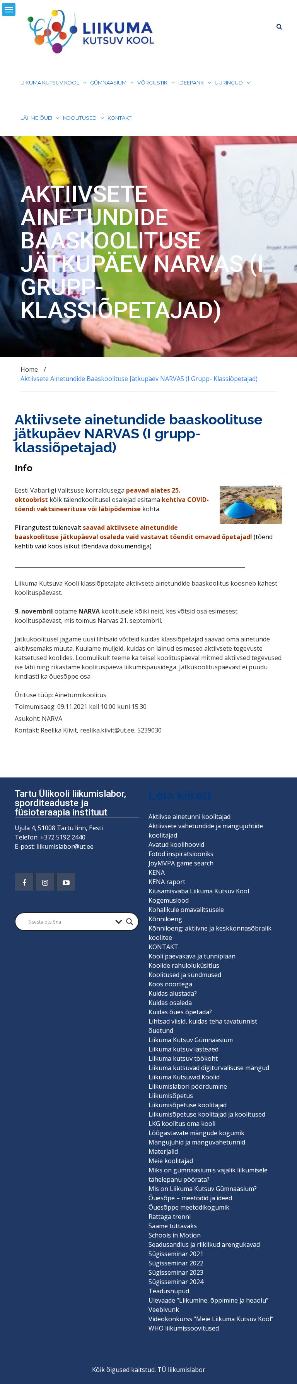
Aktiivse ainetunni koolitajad (189, 816)
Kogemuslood (168, 900)
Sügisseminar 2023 (175, 1272)
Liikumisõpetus (170, 1095)
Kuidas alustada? (172, 993)
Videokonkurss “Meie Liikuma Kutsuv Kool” (210, 1319)
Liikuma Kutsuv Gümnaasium (190, 1040)
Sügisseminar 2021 (175, 1254)
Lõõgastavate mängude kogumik (196, 1133)
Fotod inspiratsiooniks (180, 854)
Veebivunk (163, 1309)
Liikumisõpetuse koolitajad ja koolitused (206, 1114)
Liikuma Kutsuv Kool (49, 82)
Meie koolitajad (170, 1160)
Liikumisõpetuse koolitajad (187, 1105)
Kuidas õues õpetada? (180, 1012)
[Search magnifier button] (129, 921)
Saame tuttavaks (172, 1226)
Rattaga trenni (169, 1216)
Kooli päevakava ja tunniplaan (192, 956)
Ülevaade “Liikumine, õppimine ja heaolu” (208, 1300)
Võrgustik (152, 82)
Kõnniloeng (165, 919)
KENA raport (166, 881)
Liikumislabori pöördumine (187, 1086)
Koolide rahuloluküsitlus (183, 965)
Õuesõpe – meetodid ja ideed (190, 1198)
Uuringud (229, 82)
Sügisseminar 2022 (175, 1263)
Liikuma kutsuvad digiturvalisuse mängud (208, 1067)
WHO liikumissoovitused (183, 1328)
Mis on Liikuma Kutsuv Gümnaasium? (202, 1188)
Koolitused (80, 118)
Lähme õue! (36, 118)
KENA (156, 872)
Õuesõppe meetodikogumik (188, 1207)
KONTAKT (119, 118)
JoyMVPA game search (180, 863)
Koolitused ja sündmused (184, 974)
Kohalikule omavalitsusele (186, 909)
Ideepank (191, 82)
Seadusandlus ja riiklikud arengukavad (204, 1244)
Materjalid (163, 1151)
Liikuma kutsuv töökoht (183, 1058)
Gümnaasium (108, 82)
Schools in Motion (174, 1235)
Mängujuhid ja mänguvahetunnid (196, 1142)
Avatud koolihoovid (176, 844)
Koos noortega (170, 984)
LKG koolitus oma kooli (181, 1123)
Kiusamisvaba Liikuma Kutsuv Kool (198, 891)
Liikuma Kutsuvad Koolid (184, 1077)
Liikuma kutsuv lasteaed (183, 1049)
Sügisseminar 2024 (175, 1281)
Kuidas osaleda (170, 1002)
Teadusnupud (168, 1291)
